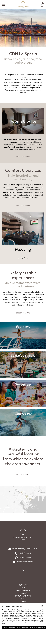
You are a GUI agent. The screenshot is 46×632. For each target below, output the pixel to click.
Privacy (23, 593)
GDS (23, 598)
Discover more (23, 156)
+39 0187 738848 (25, 553)
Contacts (23, 585)
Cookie (23, 601)
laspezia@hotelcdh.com (25, 562)
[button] (18, 257)
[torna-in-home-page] (23, 4)
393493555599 (25, 557)
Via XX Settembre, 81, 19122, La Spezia (25, 549)
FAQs (23, 587)
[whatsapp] (23, 570)
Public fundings (23, 595)
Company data (23, 590)
